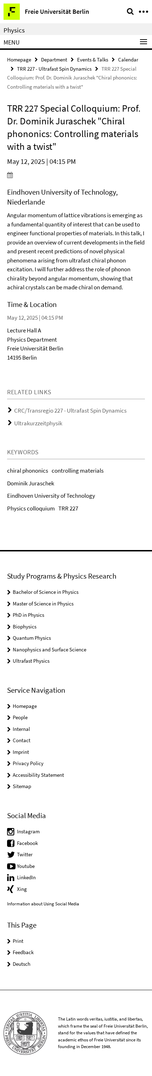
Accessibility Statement (38, 774)
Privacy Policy (28, 763)
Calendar (128, 59)
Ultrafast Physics (31, 660)
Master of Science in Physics (43, 603)
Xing (22, 889)
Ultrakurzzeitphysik (38, 423)
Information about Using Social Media (43, 904)
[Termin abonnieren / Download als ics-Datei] (76, 175)
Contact (21, 740)
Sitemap (22, 786)
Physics (14, 30)
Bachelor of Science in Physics (45, 592)
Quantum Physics (32, 637)
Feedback (23, 952)
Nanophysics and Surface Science (49, 649)
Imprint (21, 752)
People (20, 717)
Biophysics (24, 626)
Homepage (19, 59)
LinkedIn (26, 877)
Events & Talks (92, 59)
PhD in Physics (28, 614)
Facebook (27, 843)
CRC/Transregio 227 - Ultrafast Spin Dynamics (70, 410)
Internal (21, 729)
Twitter (25, 854)
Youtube (26, 866)
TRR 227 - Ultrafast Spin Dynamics (54, 68)
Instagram (28, 831)
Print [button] (18, 941)
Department (54, 59)
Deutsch (21, 963)
